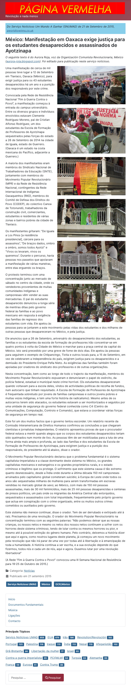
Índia (67, 644)
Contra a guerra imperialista (24, 657)
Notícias (29, 570)
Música (12, 610)
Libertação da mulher (45, 651)
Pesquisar (54, 677)
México (46, 584)
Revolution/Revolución (91, 637)
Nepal (83, 644)
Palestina (32, 644)
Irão (65, 637)
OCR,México (62, 584)
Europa (27, 664)
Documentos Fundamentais (25, 604)
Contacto (14, 621)
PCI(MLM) (56, 657)
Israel (70, 651)
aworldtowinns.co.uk (20, 30)
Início (11, 599)
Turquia (76, 657)
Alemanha (96, 657)
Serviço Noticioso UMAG (22, 584)
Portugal (11, 644)
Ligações (14, 615)
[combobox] (25, 677)
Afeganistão (104, 644)
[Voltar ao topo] (125, 680)
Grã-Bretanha (14, 651)
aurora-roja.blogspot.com (23, 61)
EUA (50, 637)
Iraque (51, 644)
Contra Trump (49, 664)
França (10, 664)
